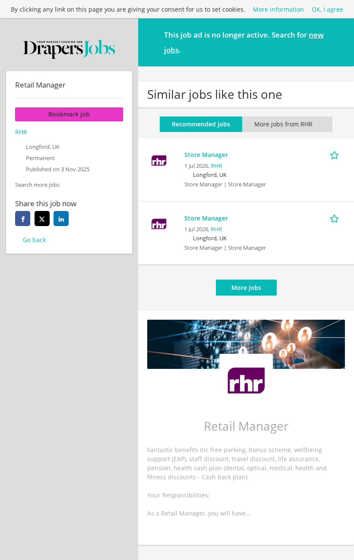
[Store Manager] (159, 159)
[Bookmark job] (336, 154)
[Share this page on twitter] (42, 218)
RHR (216, 166)
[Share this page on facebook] (22, 218)
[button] (341, 42)
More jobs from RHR (283, 124)
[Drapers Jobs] (69, 49)
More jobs (246, 287)
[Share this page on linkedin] (61, 218)
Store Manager (206, 155)
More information (278, 9)
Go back (34, 240)
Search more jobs (37, 185)
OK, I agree (327, 9)
